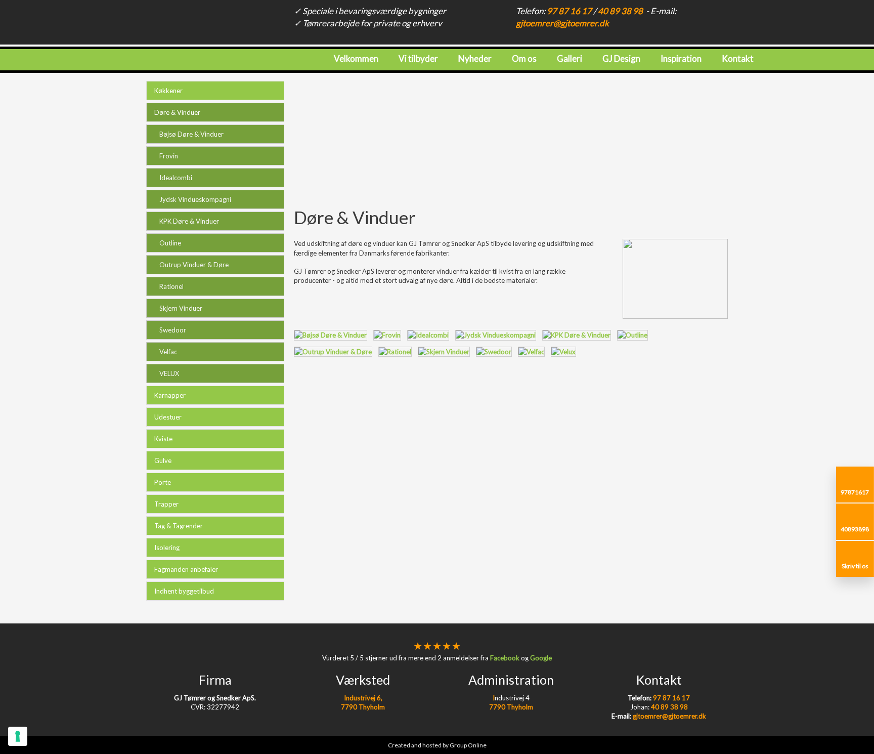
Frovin (168, 156)
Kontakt (738, 58)
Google (541, 658)
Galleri (569, 58)
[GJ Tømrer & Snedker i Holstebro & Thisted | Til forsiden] (109, 43)
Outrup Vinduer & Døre (194, 265)
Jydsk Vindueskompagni (195, 199)
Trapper (166, 504)
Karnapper (170, 395)
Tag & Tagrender (178, 526)
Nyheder (475, 58)
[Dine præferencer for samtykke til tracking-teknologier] (17, 736)
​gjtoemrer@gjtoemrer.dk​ (658, 716)
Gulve (162, 460)
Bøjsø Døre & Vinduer (191, 134)
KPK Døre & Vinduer (189, 221)
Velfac (168, 352)
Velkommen (356, 58)
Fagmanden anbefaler (186, 569)
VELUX (169, 373)
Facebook (504, 658)
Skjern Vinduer (180, 308)
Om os (524, 58)
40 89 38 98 (620, 11)
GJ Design (621, 58)
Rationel (171, 286)
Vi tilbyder (418, 58)
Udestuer (168, 417)
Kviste (163, 439)
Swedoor (172, 330)
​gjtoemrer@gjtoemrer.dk (562, 23)
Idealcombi (175, 178)
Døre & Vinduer (177, 112)
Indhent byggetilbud (184, 591)
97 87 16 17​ (569, 11)
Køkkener (168, 91)
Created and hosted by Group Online (437, 745)
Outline (170, 243)
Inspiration (681, 58)
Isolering (167, 547)
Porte (162, 482)
